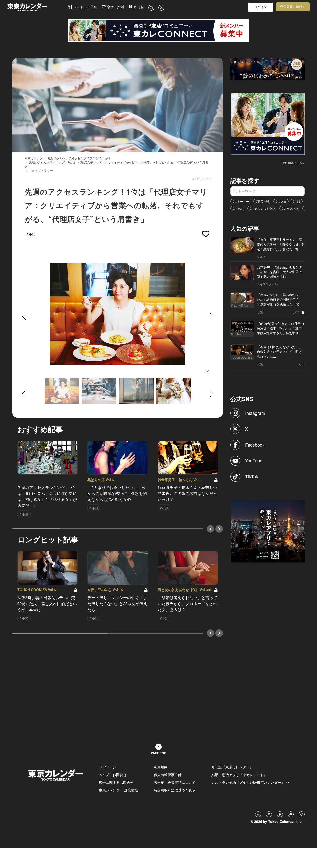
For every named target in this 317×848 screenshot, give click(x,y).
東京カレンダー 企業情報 (118, 790)
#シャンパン (290, 208)
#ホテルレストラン (262, 208)
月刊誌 (138, 7)
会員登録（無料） (293, 7)
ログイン (260, 7)
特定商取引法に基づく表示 (174, 790)
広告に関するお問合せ (116, 782)
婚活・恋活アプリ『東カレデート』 (239, 774)
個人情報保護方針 (168, 774)
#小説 (296, 201)
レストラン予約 (85, 7)
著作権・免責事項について (174, 782)
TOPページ (107, 767)
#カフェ (281, 201)
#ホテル (238, 208)
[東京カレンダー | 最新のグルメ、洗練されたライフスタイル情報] (37, 7)
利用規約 (161, 767)
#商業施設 (262, 201)
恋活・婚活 (115, 7)
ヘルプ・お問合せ (113, 774)
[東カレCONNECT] (158, 30)
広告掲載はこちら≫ (293, 163)
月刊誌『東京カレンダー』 (232, 767)
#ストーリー (241, 201)
